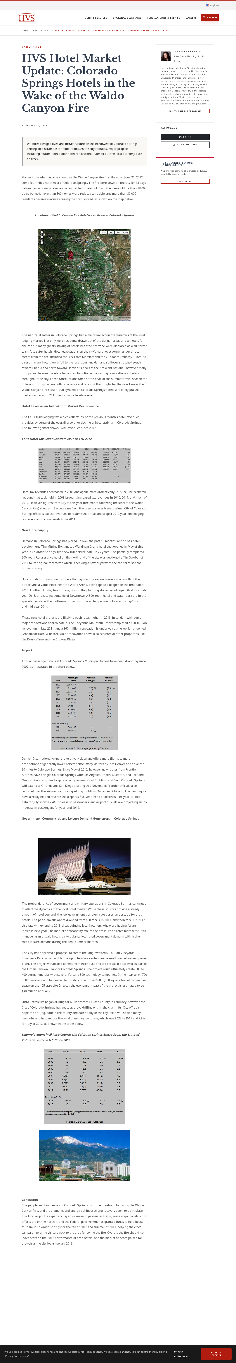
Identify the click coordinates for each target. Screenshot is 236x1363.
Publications (41, 30)
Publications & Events (163, 17)
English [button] (213, 5)
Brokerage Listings (127, 17)
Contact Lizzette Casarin (185, 111)
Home (25, 30)
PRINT (187, 137)
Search (212, 17)
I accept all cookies (216, 1354)
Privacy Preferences (181, 1354)
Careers (191, 17)
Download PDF (187, 144)
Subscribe (185, 181)
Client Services (96, 17)
